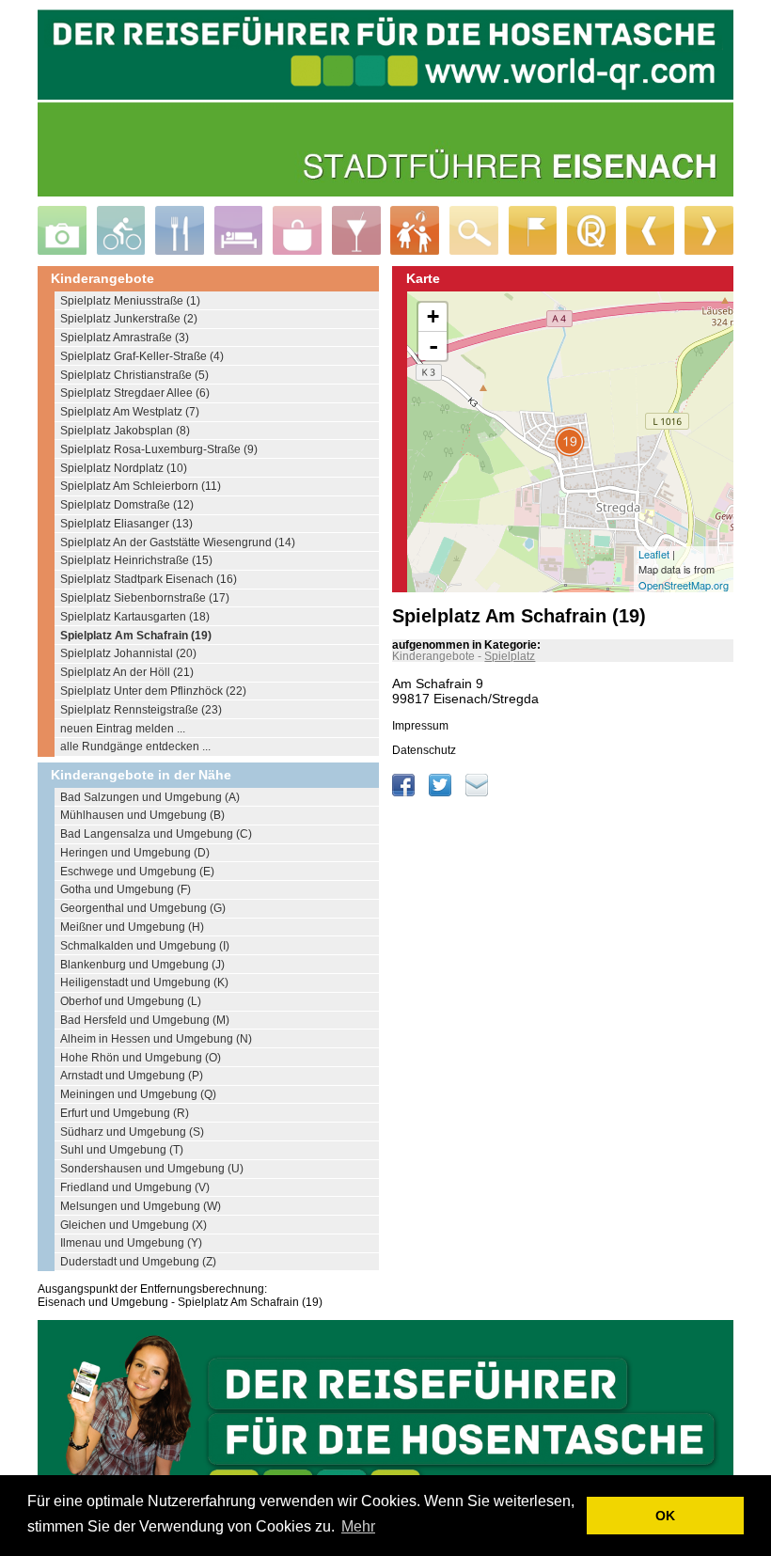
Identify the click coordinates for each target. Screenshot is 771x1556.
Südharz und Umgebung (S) (132, 1132)
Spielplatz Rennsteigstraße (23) (141, 709)
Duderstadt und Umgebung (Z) (138, 1261)
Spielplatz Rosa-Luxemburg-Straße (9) (159, 449)
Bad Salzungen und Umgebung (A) (150, 797)
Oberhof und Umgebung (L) (130, 1001)
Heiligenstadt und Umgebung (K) (144, 982)
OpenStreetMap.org (683, 584)
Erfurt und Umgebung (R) (124, 1113)
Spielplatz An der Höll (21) (127, 672)
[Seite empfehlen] (476, 792)
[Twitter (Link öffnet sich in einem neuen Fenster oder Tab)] (441, 792)
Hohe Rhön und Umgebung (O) (140, 1057)
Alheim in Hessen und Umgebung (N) (156, 1038)
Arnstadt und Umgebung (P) (131, 1075)
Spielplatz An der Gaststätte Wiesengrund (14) (177, 542)
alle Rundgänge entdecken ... (135, 746)
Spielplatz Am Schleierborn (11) (140, 486)
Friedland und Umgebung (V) (135, 1187)
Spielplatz (509, 656)
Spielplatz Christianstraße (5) (134, 375)
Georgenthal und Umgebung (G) (143, 908)
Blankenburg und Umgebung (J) (142, 964)
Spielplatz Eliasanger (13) (126, 523)
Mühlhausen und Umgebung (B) (142, 815)
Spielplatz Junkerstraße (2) (128, 318)
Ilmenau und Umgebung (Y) (131, 1243)
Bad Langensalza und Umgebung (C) (156, 834)
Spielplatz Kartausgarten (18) (135, 616)
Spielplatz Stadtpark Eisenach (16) (148, 579)
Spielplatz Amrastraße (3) (124, 337)
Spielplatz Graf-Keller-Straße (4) (142, 356)
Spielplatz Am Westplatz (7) (129, 411)
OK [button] (665, 1515)
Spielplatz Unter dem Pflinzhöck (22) (153, 691)
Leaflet (653, 553)
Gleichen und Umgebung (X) (133, 1225)
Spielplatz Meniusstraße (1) (130, 300)
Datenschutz (424, 750)
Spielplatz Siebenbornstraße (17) (144, 598)
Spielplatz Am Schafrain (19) (136, 635)
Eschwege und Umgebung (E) (137, 871)
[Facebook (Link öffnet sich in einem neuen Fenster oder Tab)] (404, 792)
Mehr (358, 1526)
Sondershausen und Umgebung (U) (152, 1168)
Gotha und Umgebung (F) (125, 889)
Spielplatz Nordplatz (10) (123, 468)
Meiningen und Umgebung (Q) (138, 1094)
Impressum (420, 725)
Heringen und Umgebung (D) (135, 852)
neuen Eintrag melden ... (122, 728)
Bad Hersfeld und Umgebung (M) (144, 1020)
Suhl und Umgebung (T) (121, 1149)
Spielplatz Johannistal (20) (128, 653)
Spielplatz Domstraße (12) (127, 504)
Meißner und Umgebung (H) (132, 927)
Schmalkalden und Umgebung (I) (144, 945)
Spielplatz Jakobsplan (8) (125, 430)
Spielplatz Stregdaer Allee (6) (135, 393)
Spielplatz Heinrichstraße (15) (136, 560)
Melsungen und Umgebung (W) (140, 1206)
